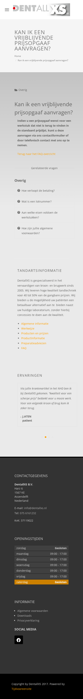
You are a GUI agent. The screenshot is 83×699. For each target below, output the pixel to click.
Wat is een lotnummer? (37, 201)
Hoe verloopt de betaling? (38, 190)
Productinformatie (33, 338)
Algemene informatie (34, 323)
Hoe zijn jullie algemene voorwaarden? (37, 230)
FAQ (23, 348)
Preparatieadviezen (33, 343)
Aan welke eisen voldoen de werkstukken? (40, 215)
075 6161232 (28, 513)
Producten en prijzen (34, 333)
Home (17, 56)
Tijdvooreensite (21, 689)
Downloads (24, 615)
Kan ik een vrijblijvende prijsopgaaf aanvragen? (43, 60)
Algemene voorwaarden (32, 611)
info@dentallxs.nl (35, 508)
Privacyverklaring (28, 620)
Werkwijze (27, 328)
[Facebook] (18, 640)
